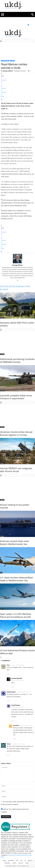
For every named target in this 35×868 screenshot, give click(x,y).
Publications (7, 863)
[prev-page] (0, 657)
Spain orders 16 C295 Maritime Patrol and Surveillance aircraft (15, 615)
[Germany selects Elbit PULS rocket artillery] (17, 305)
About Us (21, 863)
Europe (7, 38)
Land (17, 860)
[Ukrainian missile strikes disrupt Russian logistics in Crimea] (17, 414)
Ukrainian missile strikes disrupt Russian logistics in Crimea (16, 433)
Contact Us (28, 863)
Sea (21, 860)
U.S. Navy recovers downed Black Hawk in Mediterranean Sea (16, 579)
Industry (14, 863)
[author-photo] (17, 258)
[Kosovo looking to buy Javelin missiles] (17, 487)
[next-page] (1, 657)
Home (2, 38)
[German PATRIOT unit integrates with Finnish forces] (17, 451)
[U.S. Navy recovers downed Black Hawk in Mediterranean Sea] (17, 560)
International (5, 60)
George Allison (8, 71)
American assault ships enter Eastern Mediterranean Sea (14, 542)
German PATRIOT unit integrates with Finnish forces (16, 470)
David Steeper (11, 692)
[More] (17, 100)
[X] (17, 280)
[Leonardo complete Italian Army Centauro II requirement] (17, 378)
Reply (8, 674)
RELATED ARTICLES (9, 286)
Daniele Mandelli (16, 678)
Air (1, 572)
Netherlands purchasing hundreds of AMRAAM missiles (17, 360)
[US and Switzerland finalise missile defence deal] (17, 633)
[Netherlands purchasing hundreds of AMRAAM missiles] (17, 342)
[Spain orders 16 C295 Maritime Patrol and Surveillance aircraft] (17, 597)
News (4, 860)
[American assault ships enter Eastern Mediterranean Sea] (17, 524)
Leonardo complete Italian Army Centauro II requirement (16, 397)
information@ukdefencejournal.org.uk (20, 855)
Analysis (30, 860)
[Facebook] (1, 857)
